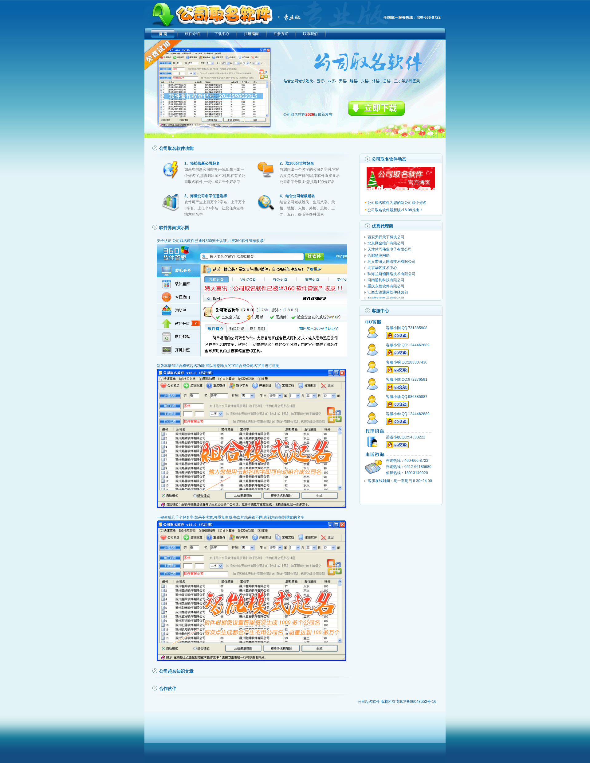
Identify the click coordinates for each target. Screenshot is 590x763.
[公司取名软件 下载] (376, 114)
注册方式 (280, 34)
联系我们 (310, 34)
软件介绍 (192, 34)
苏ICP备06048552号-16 (416, 701)
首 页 (163, 34)
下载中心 (221, 34)
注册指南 (251, 34)
